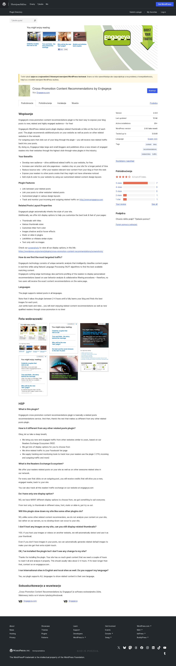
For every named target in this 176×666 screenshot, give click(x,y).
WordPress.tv (79, 637)
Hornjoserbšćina (38, 651)
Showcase (45, 626)
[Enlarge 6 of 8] (105, 326)
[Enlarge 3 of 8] (44, 358)
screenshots (33, 248)
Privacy (12, 637)
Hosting (13, 634)
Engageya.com (43, 92)
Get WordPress (164, 4)
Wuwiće (75, 103)
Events (108, 630)
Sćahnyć (152, 91)
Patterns (44, 637)
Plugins (44, 634)
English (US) (152, 139)
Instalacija (61, 103)
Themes (44, 630)
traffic (154, 154)
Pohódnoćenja (45, 103)
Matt (140, 630)
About (12, 626)
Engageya (73, 601)
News (12, 630)
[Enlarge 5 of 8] (75, 359)
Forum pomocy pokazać (126, 224)
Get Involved (110, 626)
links (154, 144)
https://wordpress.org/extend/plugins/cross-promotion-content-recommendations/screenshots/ (61, 251)
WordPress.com (144, 626)
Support (76, 630)
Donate (109, 634)
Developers (78, 634)
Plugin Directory (16, 12)
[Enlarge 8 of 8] (105, 365)
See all (154, 204)
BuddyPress (143, 637)
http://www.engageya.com (91, 199)
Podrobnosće (27, 103)
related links (146, 154)
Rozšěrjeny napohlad (125, 161)
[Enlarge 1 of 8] (44, 326)
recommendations (149, 149)
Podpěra (153, 103)
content (148, 144)
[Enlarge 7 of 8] (105, 353)
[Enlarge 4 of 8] (75, 326)
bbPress (141, 634)
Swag (108, 637)
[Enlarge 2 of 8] (44, 346)
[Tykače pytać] (35, 20)
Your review (121, 204)
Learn (75, 626)
